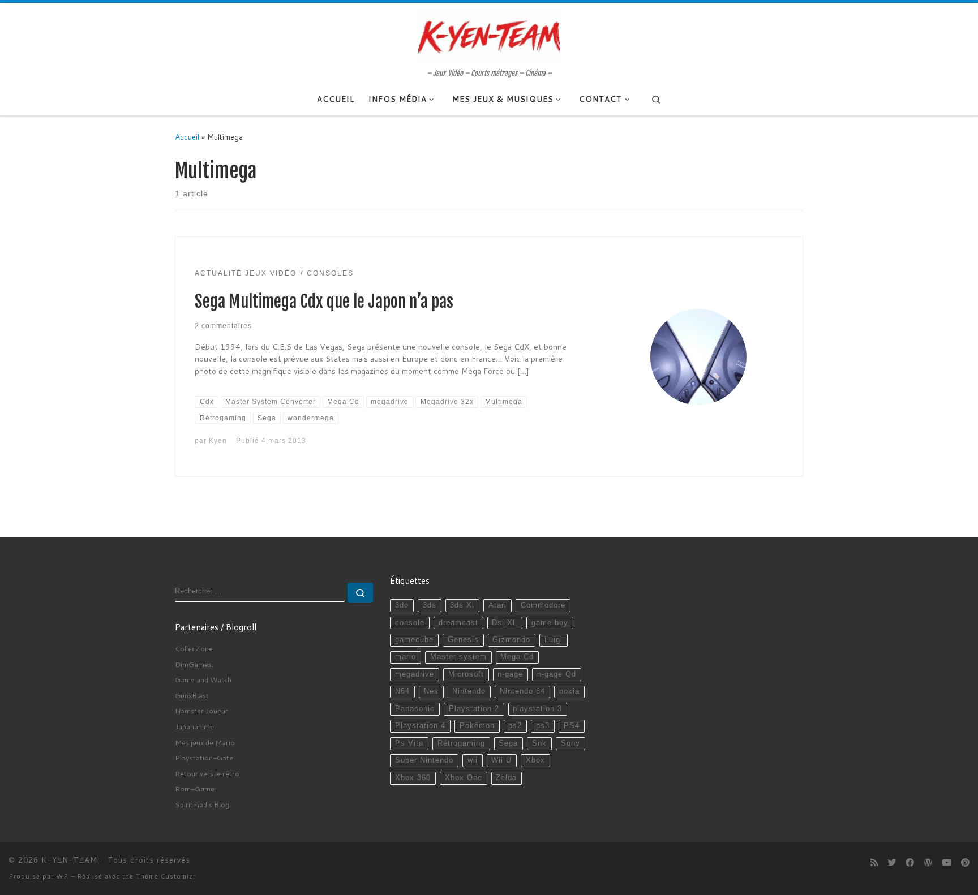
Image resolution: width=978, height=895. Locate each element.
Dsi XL (504, 623)
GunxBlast (192, 695)
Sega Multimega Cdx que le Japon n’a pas (324, 301)
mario (405, 657)
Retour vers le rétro (207, 773)
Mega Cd (517, 657)
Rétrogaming (461, 743)
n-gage (510, 674)
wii (472, 760)
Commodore (543, 605)
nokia (569, 691)
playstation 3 (537, 709)
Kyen (218, 440)
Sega (508, 743)
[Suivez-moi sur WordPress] (928, 863)
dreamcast (458, 623)
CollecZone (194, 648)
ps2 (515, 726)
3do (402, 605)
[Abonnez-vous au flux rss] (874, 863)
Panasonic (415, 709)
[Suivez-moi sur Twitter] (891, 863)
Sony (570, 743)
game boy (549, 623)
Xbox (535, 760)
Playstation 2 (474, 709)
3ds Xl (462, 605)
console (409, 623)
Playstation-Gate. (205, 757)
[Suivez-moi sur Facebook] (910, 863)
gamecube (414, 640)
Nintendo (469, 691)
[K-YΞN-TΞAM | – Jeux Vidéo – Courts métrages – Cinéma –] (489, 35)
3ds (429, 605)
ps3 (543, 726)
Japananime (194, 726)
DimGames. (194, 664)
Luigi (553, 640)
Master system (458, 657)
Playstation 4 (420, 726)
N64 (402, 691)
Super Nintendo (424, 760)
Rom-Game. (195, 789)
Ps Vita (409, 743)
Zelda (506, 778)
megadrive (414, 674)
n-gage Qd (556, 674)
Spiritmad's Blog (202, 804)
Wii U (501, 760)
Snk (539, 743)
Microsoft (466, 674)
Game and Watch (203, 679)
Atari (497, 605)
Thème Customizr (166, 876)
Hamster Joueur (201, 710)
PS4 (572, 726)
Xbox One (463, 778)
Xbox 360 (413, 778)
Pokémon (477, 726)
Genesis (463, 640)
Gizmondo (511, 640)
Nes (431, 691)
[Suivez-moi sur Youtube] (946, 863)
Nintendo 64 (522, 691)
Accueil (187, 136)
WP (62, 876)
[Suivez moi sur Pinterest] (965, 863)
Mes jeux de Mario (205, 742)
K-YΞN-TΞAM (69, 860)
